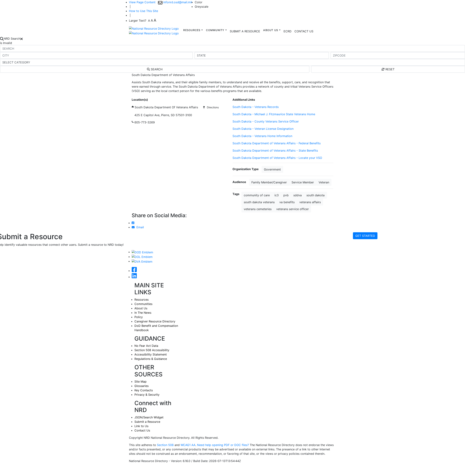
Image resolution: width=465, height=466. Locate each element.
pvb (286, 195)
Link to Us (141, 426)
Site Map (140, 381)
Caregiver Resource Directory (154, 321)
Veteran (324, 182)
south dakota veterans (259, 202)
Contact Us (142, 430)
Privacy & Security (146, 394)
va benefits (287, 202)
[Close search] (21, 38)
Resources (141, 299)
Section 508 (165, 445)
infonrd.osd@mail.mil (177, 2)
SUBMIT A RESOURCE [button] (245, 31)
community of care (257, 195)
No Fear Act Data (146, 346)
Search (156, 69)
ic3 (276, 195)
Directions (212, 107)
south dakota (315, 195)
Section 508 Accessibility (151, 350)
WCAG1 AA (188, 445)
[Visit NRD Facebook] (134, 270)
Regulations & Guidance (150, 359)
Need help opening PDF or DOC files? (223, 445)
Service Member (303, 182)
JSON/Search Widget (148, 417)
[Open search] (2, 38)
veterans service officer (292, 209)
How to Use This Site (143, 11)
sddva (297, 195)
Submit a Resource (147, 421)
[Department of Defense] (142, 252)
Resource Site (141, 95)
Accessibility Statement (150, 354)
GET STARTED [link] (365, 236)
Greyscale (201, 6)
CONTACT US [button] (303, 31)
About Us (140, 308)
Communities (143, 304)
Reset (390, 69)
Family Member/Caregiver (269, 182)
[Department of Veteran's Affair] (142, 261)
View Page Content (142, 2)
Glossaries (141, 386)
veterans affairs (310, 202)
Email (139, 227)
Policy (138, 317)
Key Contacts (143, 390)
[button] (287, 31)
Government (272, 169)
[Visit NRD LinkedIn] (134, 277)
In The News (142, 312)
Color (198, 2)
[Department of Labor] (142, 256)
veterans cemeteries (258, 209)
